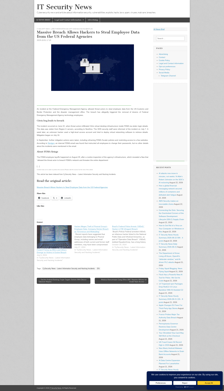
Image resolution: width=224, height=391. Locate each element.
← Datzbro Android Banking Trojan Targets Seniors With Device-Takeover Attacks (62, 281)
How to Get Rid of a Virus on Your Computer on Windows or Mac (171, 228)
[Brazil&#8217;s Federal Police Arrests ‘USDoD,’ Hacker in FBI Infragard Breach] (131, 238)
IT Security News (64, 7)
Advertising (93, 20)
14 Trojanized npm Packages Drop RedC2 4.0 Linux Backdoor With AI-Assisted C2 (171, 287)
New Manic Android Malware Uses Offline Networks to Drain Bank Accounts (171, 351)
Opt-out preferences (167, 66)
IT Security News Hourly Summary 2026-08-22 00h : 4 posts (171, 238)
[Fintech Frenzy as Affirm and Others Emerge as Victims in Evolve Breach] (54, 237)
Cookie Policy (164, 60)
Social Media (164, 73)
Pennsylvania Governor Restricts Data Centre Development (168, 327)
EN (92, 29)
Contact (162, 57)
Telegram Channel (168, 76)
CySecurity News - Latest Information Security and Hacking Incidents (63, 29)
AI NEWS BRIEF (43, 20)
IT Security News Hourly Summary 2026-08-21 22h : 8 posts (171, 299)
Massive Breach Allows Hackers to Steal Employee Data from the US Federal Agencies (72, 187)
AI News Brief (159, 29)
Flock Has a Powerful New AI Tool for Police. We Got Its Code (170, 278)
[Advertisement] (84, 100)
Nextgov (51, 143)
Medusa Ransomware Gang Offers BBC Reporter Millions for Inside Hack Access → (124, 281)
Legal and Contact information (68, 20)
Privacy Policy (164, 69)
